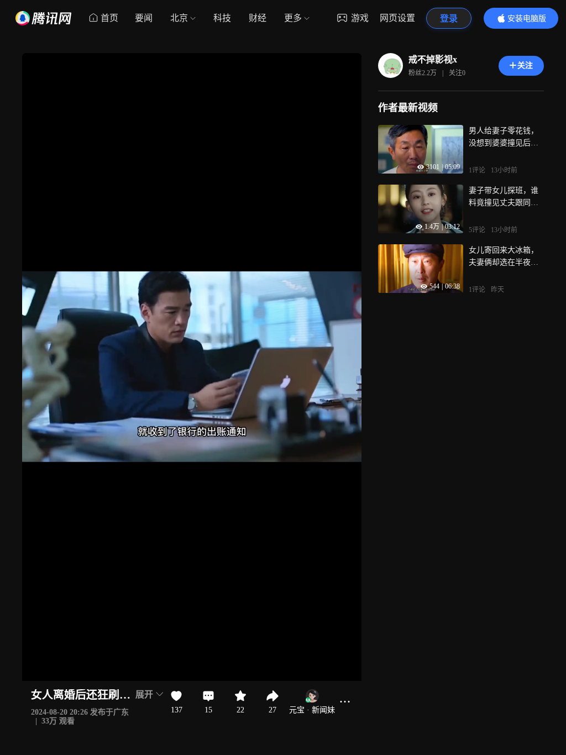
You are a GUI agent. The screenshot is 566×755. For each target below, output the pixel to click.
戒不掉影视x (432, 59)
